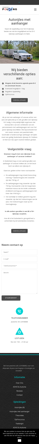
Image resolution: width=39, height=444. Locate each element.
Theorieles (19, 415)
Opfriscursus (20, 419)
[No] (36, 436)
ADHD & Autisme (19, 387)
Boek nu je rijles (19, 100)
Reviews (19, 391)
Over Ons (19, 383)
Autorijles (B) (20, 407)
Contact (20, 395)
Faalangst (19, 423)
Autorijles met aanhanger (20, 411)
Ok (19, 440)
